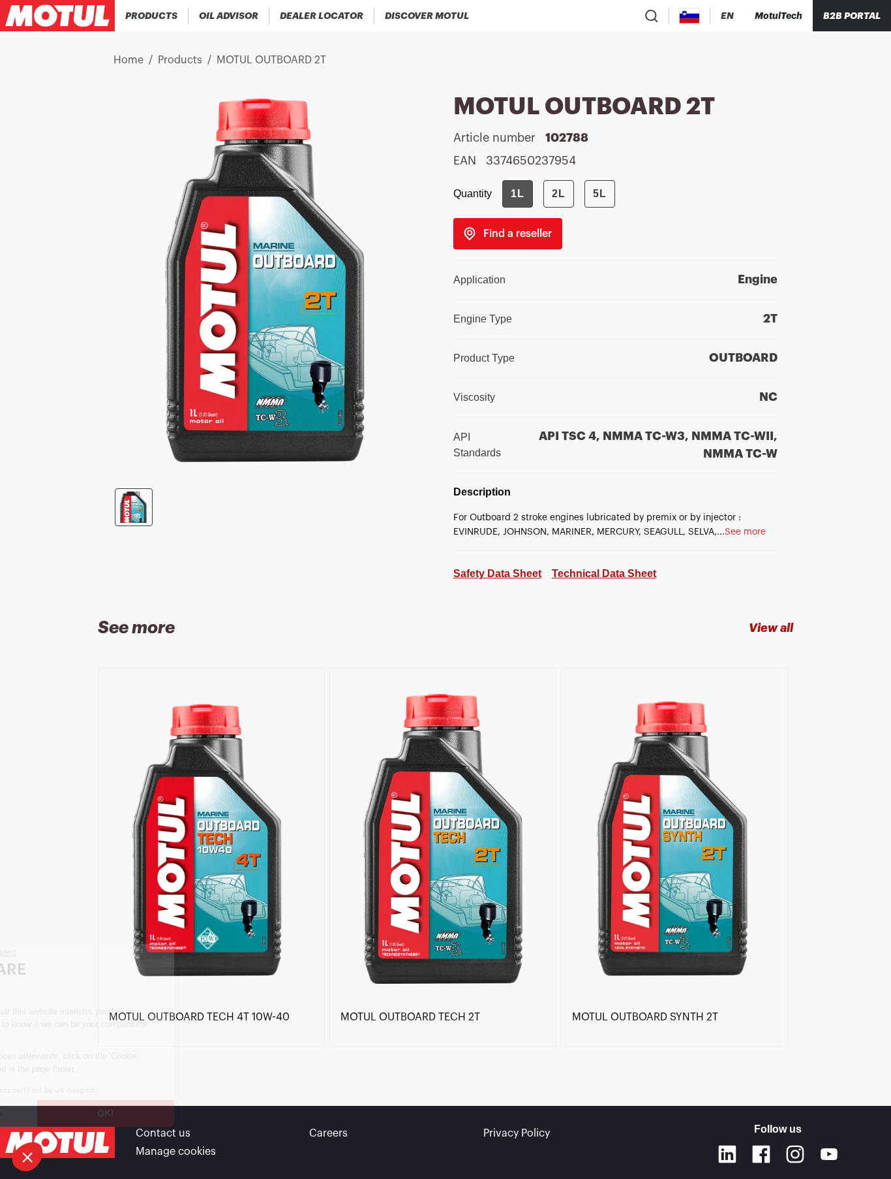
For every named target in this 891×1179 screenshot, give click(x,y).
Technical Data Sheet (604, 573)
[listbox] (445, 863)
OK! (218, 1113)
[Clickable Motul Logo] (57, 15)
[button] (27, 1156)
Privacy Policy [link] (516, 1133)
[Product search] (652, 15)
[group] (558, 194)
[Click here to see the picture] (134, 507)
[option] (213, 841)
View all (771, 628)
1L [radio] (517, 193)
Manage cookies (176, 1151)
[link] (507, 233)
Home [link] (128, 60)
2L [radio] (559, 193)
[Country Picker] (689, 16)
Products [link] (180, 60)
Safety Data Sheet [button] (497, 573)
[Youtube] (829, 1154)
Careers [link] (328, 1133)
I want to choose (81, 1113)
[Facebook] (761, 1154)
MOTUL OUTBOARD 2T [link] (271, 60)
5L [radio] (600, 193)
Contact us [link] (163, 1133)
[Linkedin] (727, 1154)
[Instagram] (795, 1154)
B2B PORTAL (852, 15)
